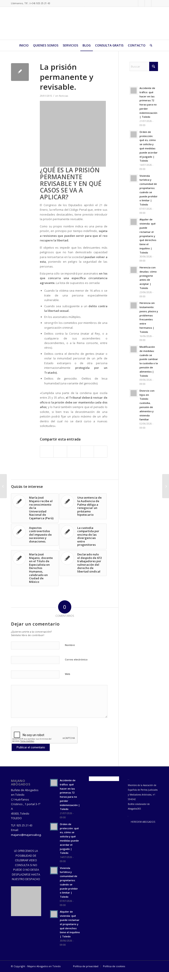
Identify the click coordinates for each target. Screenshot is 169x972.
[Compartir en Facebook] (46, 451)
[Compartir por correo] (100, 451)
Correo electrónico (76, 659)
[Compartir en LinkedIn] (87, 451)
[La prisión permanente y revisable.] (20, 72)
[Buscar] (150, 45)
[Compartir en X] (60, 451)
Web (67, 674)
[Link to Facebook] (135, 3)
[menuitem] (24, 45)
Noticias (63, 95)
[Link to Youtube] (154, 3)
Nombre (70, 645)
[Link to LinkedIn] (141, 3)
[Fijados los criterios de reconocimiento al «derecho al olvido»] (3, 486)
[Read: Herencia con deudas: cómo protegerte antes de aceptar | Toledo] (134, 270)
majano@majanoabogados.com (32, 835)
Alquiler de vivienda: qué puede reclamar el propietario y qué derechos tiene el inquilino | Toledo (148, 236)
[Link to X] (148, 3)
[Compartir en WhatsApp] (73, 451)
